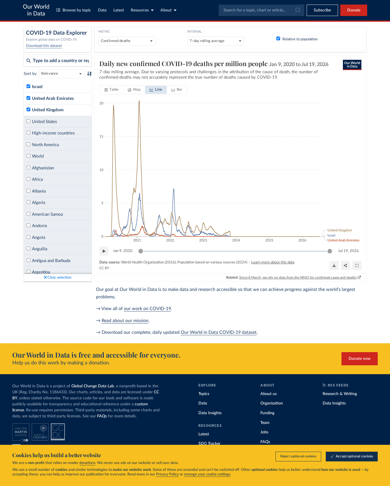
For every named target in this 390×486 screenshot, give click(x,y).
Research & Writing (340, 394)
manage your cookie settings (207, 474)
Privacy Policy (167, 474)
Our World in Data (36, 10)
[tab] (111, 90)
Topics (203, 394)
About (166, 10)
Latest (118, 10)
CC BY (104, 268)
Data (102, 10)
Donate (353, 10)
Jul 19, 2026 (348, 251)
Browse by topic (77, 10)
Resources (140, 10)
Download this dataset (44, 46)
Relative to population (299, 39)
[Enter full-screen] (356, 265)
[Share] (345, 265)
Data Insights (210, 413)
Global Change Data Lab (92, 386)
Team (265, 423)
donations (87, 463)
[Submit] (297, 10)
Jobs (264, 432)
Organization (271, 403)
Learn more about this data (272, 262)
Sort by (30, 74)
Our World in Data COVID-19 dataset (219, 332)
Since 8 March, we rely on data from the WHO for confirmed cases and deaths (298, 277)
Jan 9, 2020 (122, 251)
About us (268, 394)
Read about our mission (125, 320)
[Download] (334, 265)
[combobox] (261, 10)
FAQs (102, 416)
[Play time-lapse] (103, 251)
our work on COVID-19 (147, 308)
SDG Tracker (209, 444)
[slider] (140, 251)
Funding (267, 413)
